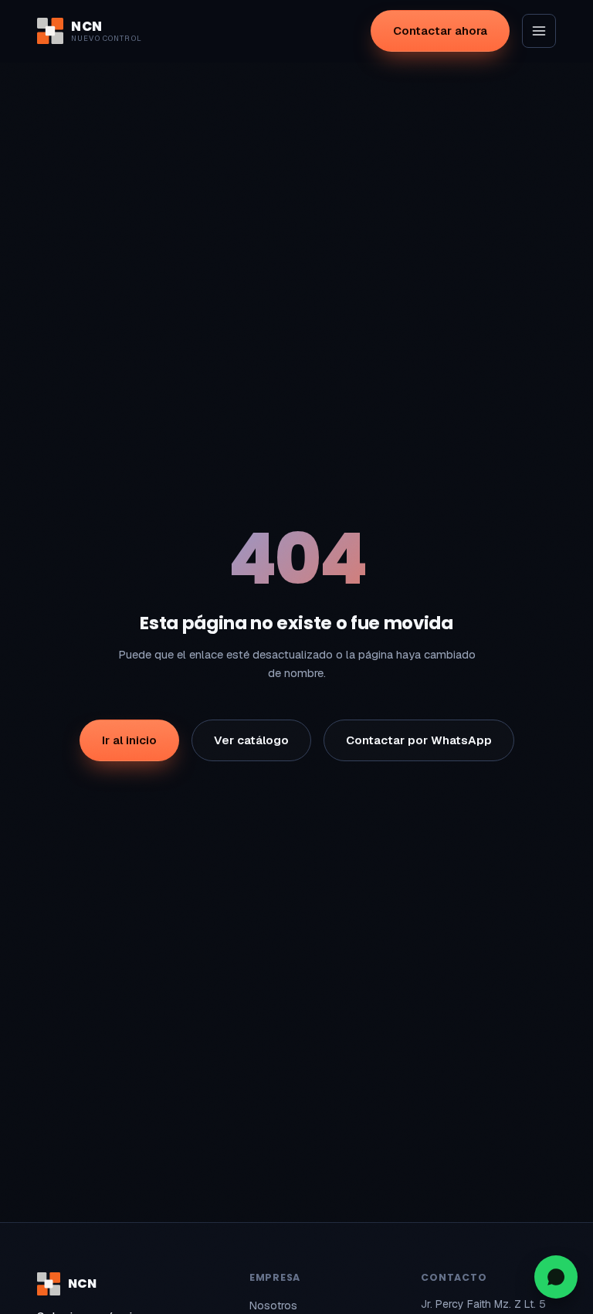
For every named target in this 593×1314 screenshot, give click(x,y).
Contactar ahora (440, 30)
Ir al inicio (129, 740)
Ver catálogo (251, 740)
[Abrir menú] (539, 31)
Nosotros (273, 1305)
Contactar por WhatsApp (419, 740)
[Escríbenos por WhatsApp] (556, 1277)
